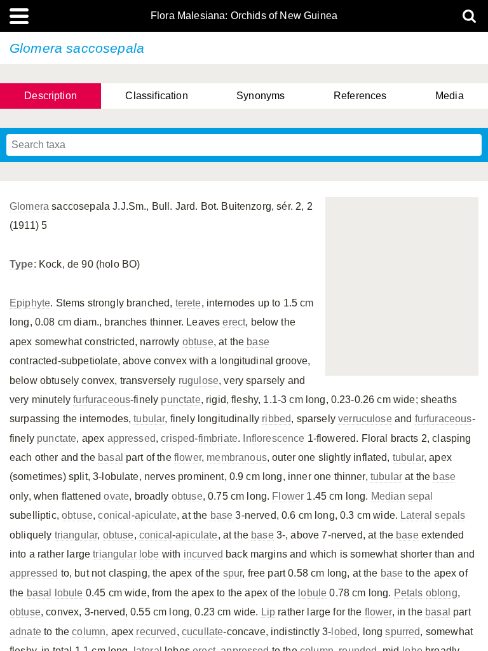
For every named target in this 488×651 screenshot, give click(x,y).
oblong (442, 592)
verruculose (365, 418)
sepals (450, 515)
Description (50, 95)
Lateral (416, 515)
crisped (177, 438)
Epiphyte (30, 303)
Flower (288, 496)
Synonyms (260, 95)
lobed (344, 631)
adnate (25, 631)
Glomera (29, 206)
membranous (237, 457)
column (88, 631)
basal (110, 457)
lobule (69, 592)
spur (233, 573)
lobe (149, 554)
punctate (180, 399)
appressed (131, 438)
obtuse (198, 341)
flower (187, 457)
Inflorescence (273, 438)
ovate (116, 496)
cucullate (202, 631)
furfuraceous (101, 399)
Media (449, 95)
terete (188, 303)
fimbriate (218, 438)
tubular (149, 418)
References (360, 95)
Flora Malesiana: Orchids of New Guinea (244, 16)
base (258, 341)
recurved (156, 631)
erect (233, 322)
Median (388, 496)
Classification (156, 95)
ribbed (276, 418)
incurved (203, 554)
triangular (76, 535)
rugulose (199, 380)
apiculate (156, 515)
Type (22, 264)
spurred (402, 631)
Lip (268, 611)
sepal (420, 496)
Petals (408, 592)
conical (114, 515)
